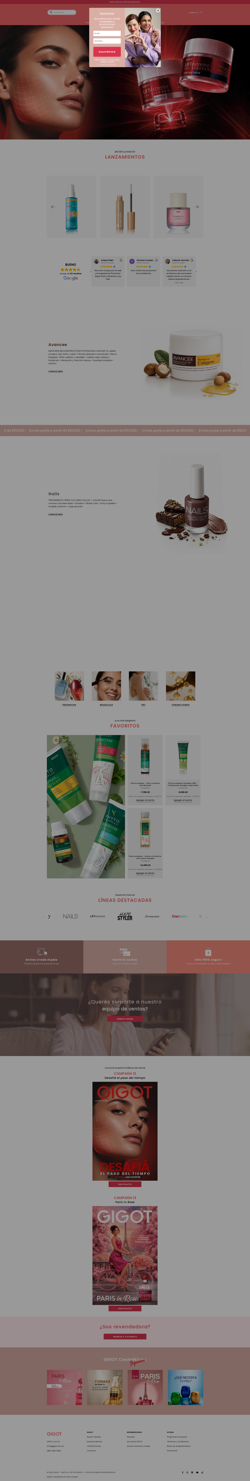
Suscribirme (107, 51)
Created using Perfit (107, 64)
